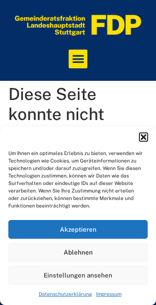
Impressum (108, 294)
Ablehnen (78, 252)
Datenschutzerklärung (65, 294)
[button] (143, 137)
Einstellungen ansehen (78, 275)
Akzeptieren (78, 229)
